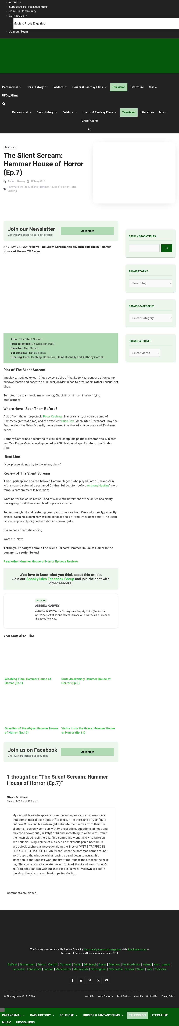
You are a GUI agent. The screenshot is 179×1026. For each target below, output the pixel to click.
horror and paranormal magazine (102, 949)
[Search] (166, 248)
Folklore (58, 87)
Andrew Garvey (16, 181)
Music (153, 87)
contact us (151, 996)
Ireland (147, 964)
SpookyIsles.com (136, 949)
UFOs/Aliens (10, 95)
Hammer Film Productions (23, 186)
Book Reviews (124, 996)
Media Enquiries (105, 996)
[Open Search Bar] (4, 104)
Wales (140, 969)
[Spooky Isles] (13, 78)
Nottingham (99, 969)
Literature (137, 87)
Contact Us (16, 15)
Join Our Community (22, 11)
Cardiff (53, 964)
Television (118, 87)
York (149, 969)
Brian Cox (67, 421)
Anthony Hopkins (98, 485)
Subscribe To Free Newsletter (28, 6)
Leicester (19, 969)
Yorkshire (160, 969)
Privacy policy (168, 996)
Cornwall (65, 964)
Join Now (87, 231)
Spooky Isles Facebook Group (50, 579)
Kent (157, 964)
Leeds (166, 964)
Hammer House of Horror (54, 186)
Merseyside (81, 969)
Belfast (12, 964)
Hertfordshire (131, 964)
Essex (102, 964)
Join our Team (18, 31)
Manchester (63, 969)
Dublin (77, 964)
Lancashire (34, 969)
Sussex (129, 969)
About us (89, 996)
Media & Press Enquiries (29, 23)
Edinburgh (90, 964)
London (48, 969)
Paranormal (10, 87)
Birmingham (27, 964)
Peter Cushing (52, 416)
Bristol (41, 964)
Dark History (35, 87)
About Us (15, 2)
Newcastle (116, 969)
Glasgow (114, 964)
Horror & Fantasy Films (87, 87)
